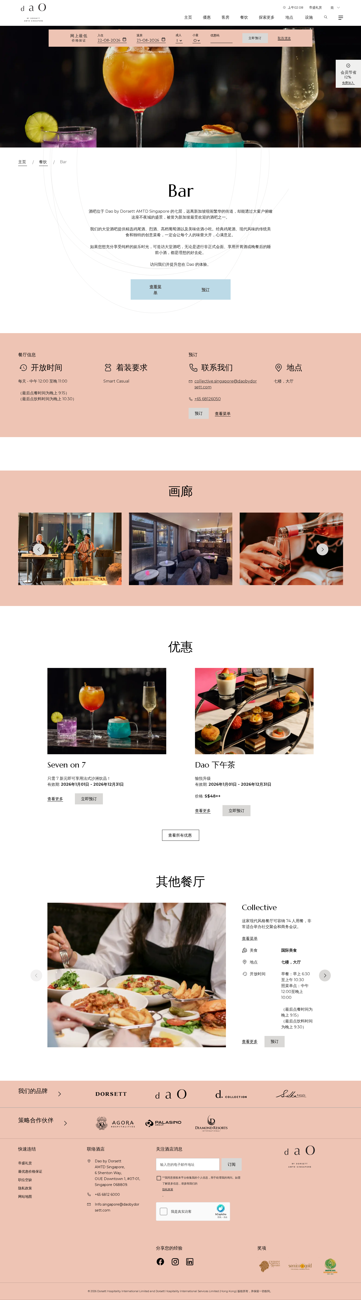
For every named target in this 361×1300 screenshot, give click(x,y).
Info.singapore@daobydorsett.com (117, 1207)
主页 (188, 17)
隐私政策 (25, 1188)
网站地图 (25, 1196)
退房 (139, 35)
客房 (225, 17)
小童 (195, 35)
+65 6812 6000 (107, 1194)
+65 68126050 (207, 399)
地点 (289, 17)
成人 (178, 35)
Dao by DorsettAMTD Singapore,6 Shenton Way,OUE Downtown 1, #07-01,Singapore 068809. (117, 1173)
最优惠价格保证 (30, 1171)
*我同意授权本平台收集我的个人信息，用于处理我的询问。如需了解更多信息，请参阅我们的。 (201, 1186)
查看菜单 (223, 413)
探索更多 (267, 17)
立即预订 (255, 38)
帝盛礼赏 (315, 7)
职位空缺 (25, 1180)
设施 (309, 17)
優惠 (207, 17)
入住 (100, 35)
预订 (199, 413)
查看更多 (55, 798)
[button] (322, 549)
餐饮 (244, 17)
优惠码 (214, 35)
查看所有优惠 (180, 835)
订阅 (232, 1164)
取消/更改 (284, 38)
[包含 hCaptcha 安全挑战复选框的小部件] (193, 1211)
